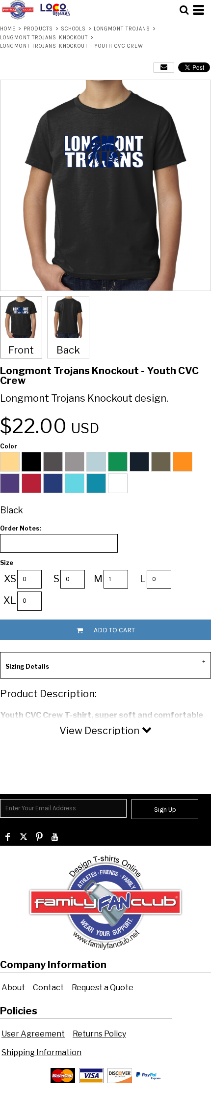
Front (21, 350)
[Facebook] (8, 837)
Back (68, 350)
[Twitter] (23, 837)
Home (8, 29)
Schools (73, 29)
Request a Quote (102, 987)
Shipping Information (41, 1052)
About (13, 987)
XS (10, 579)
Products (38, 29)
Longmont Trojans (122, 29)
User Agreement (33, 1033)
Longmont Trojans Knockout (44, 37)
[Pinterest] (39, 837)
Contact (48, 987)
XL (9, 600)
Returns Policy (99, 1033)
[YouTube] (55, 837)
